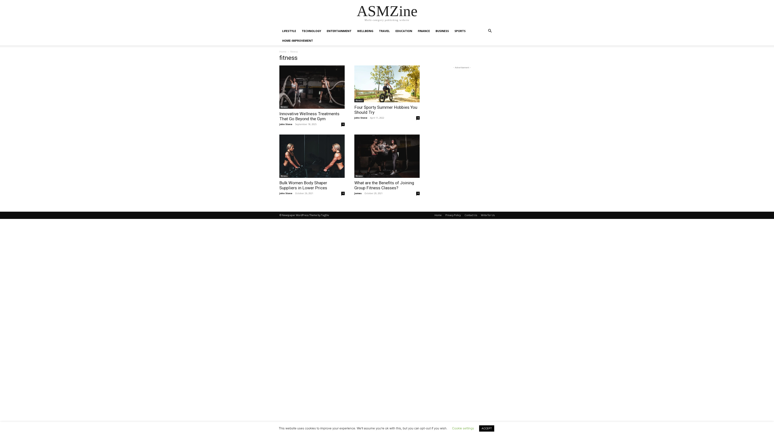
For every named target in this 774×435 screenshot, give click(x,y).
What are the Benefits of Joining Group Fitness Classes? (384, 185)
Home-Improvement (297, 40)
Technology (311, 31)
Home (282, 51)
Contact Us (471, 215)
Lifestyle (289, 31)
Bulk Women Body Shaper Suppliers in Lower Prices (303, 185)
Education (403, 31)
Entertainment (339, 31)
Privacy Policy (453, 215)
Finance (424, 31)
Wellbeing (365, 31)
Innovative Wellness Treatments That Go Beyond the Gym (309, 116)
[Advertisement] (462, 95)
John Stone (285, 124)
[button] (490, 31)
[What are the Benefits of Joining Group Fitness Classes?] (387, 156)
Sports (460, 31)
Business (442, 31)
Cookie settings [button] (463, 428)
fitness (284, 107)
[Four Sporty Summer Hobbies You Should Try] (387, 83)
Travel (384, 31)
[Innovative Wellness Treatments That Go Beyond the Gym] (312, 87)
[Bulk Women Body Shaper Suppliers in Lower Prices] (312, 156)
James (358, 193)
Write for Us (488, 215)
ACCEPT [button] (487, 428)
